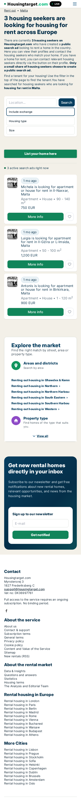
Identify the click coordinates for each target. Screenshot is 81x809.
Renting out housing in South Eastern (38, 397)
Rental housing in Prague (21, 753)
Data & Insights (14, 671)
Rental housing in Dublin (21, 772)
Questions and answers (20, 675)
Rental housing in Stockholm (23, 757)
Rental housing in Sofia (20, 761)
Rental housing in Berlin (20, 708)
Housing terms (14, 682)
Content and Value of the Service (27, 648)
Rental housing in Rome (20, 716)
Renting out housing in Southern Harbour (41, 403)
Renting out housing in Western (34, 409)
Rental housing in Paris (20, 705)
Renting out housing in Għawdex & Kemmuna (43, 380)
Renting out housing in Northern (34, 386)
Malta (24, 10)
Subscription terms (17, 633)
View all (42, 436)
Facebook (6, 610)
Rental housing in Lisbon (21, 749)
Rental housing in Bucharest (23, 723)
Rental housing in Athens (21, 734)
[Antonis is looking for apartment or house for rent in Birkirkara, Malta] (12, 291)
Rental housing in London (21, 701)
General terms (14, 637)
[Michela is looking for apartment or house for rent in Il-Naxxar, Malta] (12, 193)
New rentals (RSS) (16, 656)
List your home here (40, 154)
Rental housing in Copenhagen (25, 768)
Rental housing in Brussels (22, 776)
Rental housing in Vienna (21, 719)
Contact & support (17, 630)
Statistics (10, 678)
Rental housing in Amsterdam (24, 779)
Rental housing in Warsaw (22, 727)
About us (10, 626)
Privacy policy (14, 641)
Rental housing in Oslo (19, 783)
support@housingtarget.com (24, 589)
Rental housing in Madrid (21, 712)
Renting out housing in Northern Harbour (40, 391)
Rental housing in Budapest (23, 731)
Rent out (10, 10)
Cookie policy (13, 645)
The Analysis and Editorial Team (26, 686)
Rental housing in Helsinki (21, 764)
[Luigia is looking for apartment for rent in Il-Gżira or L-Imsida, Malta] (12, 243)
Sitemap (10, 652)
